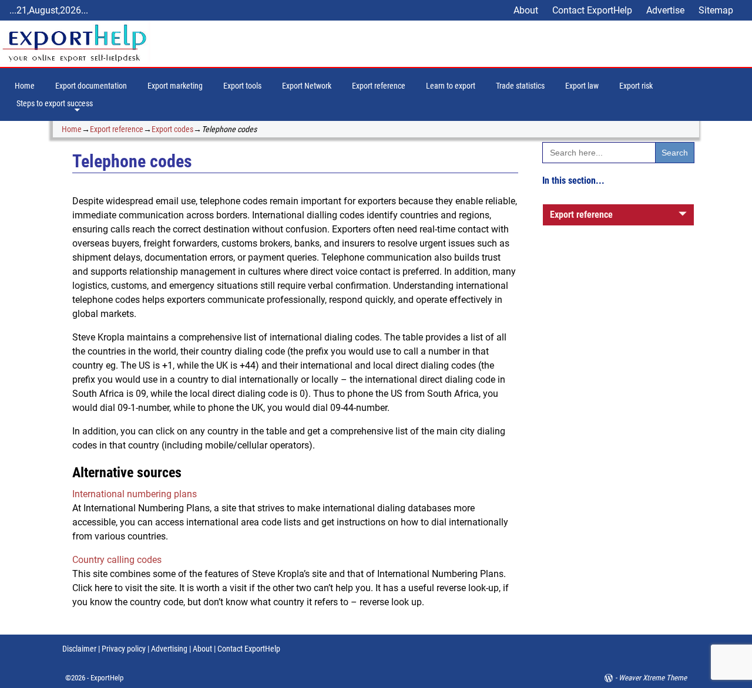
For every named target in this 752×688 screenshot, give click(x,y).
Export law (582, 85)
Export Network (306, 85)
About (525, 10)
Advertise (665, 10)
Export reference (378, 85)
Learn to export (450, 85)
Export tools (242, 85)
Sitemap (716, 10)
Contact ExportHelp (592, 10)
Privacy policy (123, 648)
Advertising (169, 648)
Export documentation (91, 85)
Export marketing (175, 85)
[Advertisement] (618, 441)
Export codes (172, 129)
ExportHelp (106, 677)
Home (25, 85)
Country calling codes (117, 559)
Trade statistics (520, 85)
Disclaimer (79, 648)
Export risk (636, 85)
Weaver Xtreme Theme (653, 677)
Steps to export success (54, 103)
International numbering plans (134, 494)
